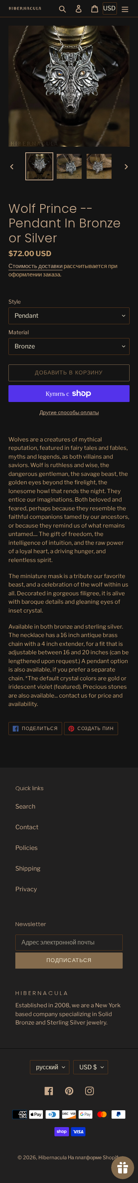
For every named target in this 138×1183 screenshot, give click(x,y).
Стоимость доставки (35, 266)
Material (18, 332)
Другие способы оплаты (69, 412)
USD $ (88, 1067)
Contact (26, 827)
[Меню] (125, 8)
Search (25, 806)
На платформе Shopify (94, 1157)
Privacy (26, 889)
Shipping (28, 868)
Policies (26, 847)
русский (47, 1067)
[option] (39, 166)
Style (14, 301)
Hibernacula (52, 1157)
